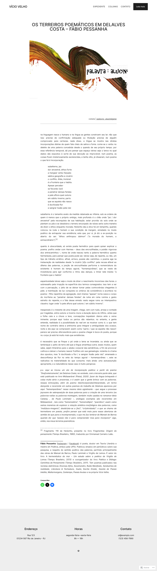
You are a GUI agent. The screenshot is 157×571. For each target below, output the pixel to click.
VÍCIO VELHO (18, 6)
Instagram (62, 443)
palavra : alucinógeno (107, 119)
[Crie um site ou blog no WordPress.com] (78, 551)
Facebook (73, 443)
